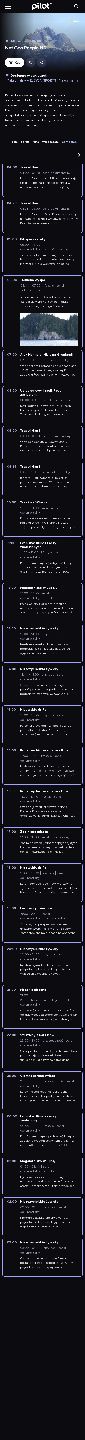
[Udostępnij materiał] (41, 62)
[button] (79, 154)
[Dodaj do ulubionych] (30, 62)
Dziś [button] (15, 142)
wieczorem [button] (50, 142)
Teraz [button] (25, 142)
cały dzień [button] (69, 142)
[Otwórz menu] (8, 6)
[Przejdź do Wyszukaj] (76, 6)
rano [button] (35, 142)
